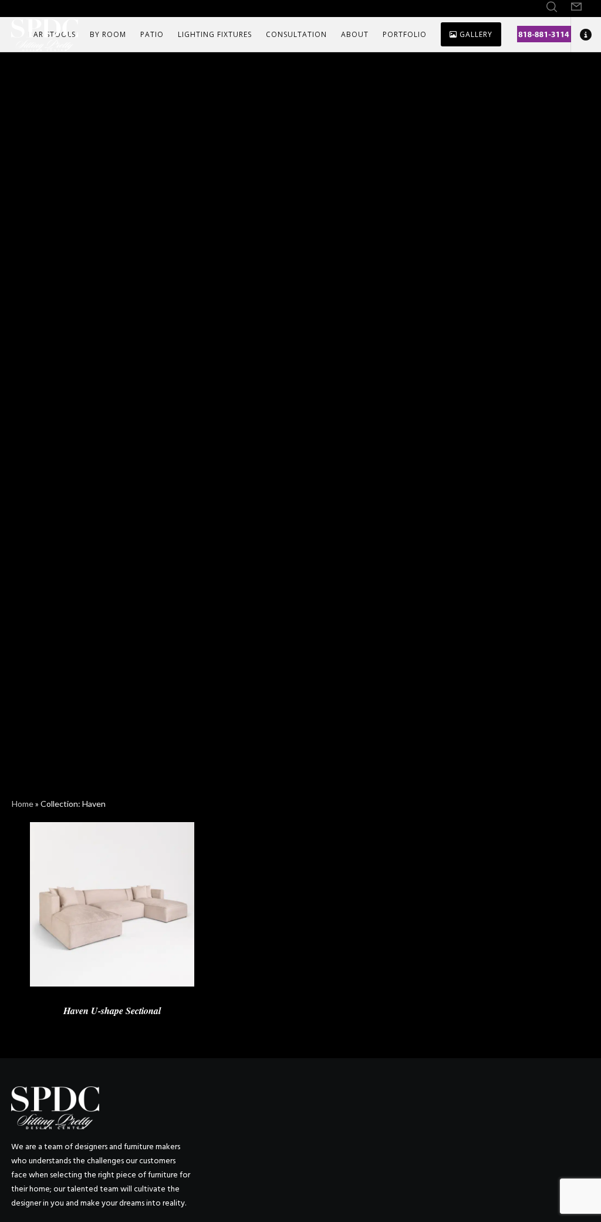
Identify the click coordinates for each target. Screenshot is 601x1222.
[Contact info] (581, 34)
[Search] (552, 7)
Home (22, 804)
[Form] (576, 7)
